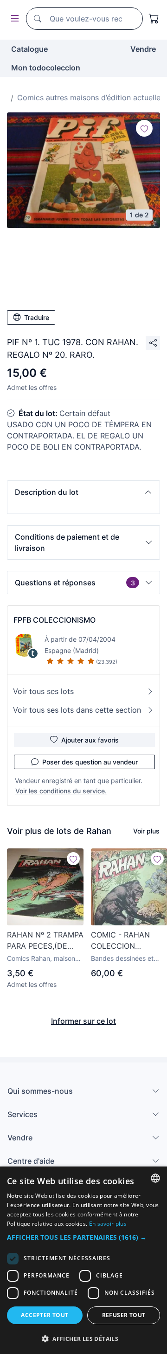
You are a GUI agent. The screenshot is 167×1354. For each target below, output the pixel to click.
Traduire (36, 317)
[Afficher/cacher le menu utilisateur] (13, 19)
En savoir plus (108, 1224)
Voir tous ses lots (43, 691)
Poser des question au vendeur (90, 762)
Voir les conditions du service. (61, 791)
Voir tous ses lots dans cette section (77, 710)
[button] (83, 492)
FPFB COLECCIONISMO (54, 620)
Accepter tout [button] (44, 1315)
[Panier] (154, 19)
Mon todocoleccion (45, 67)
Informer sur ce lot (83, 1021)
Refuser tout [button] (124, 1315)
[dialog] (83, 1260)
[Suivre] (144, 128)
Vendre (143, 49)
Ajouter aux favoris (90, 740)
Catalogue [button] (29, 49)
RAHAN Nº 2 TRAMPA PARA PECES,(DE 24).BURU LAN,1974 (45, 940)
